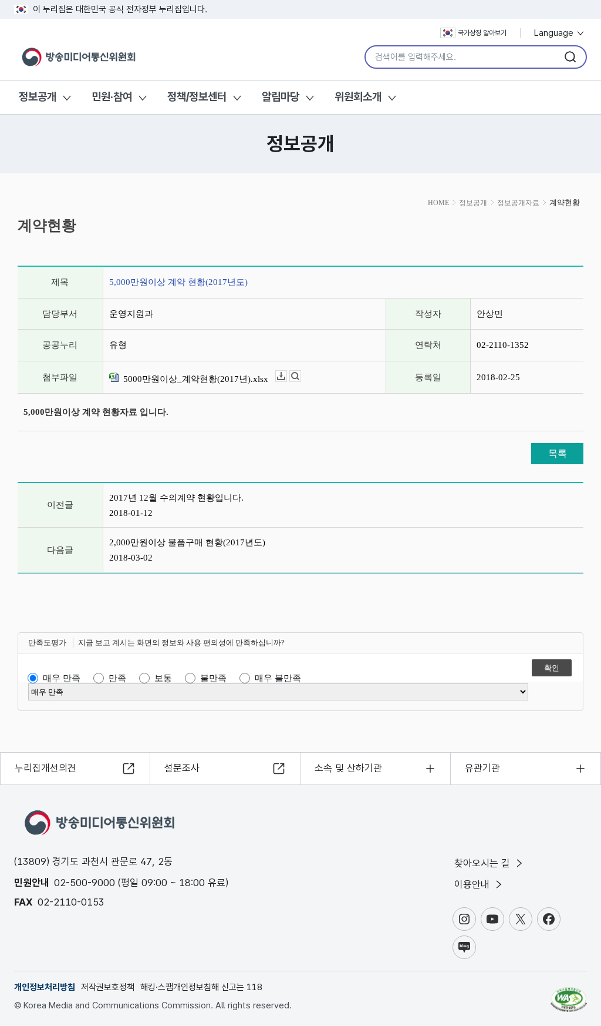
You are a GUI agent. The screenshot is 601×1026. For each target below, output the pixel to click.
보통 (163, 678)
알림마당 (280, 96)
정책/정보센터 (197, 96)
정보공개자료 (518, 203)
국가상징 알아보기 (482, 33)
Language (555, 33)
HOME (438, 203)
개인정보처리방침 (44, 987)
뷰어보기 (300, 376)
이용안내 (473, 884)
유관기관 (482, 768)
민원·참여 (112, 96)
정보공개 (37, 96)
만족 (117, 678)
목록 (557, 453)
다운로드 (286, 376)
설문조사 (182, 768)
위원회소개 (358, 96)
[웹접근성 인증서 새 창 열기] (569, 994)
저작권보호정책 (107, 987)
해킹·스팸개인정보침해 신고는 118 (201, 987)
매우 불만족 (278, 678)
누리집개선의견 (45, 768)
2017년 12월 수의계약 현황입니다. (176, 497)
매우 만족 (61, 678)
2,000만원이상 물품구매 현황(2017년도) (187, 542)
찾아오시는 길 (483, 863)
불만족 (213, 678)
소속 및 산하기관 (348, 768)
